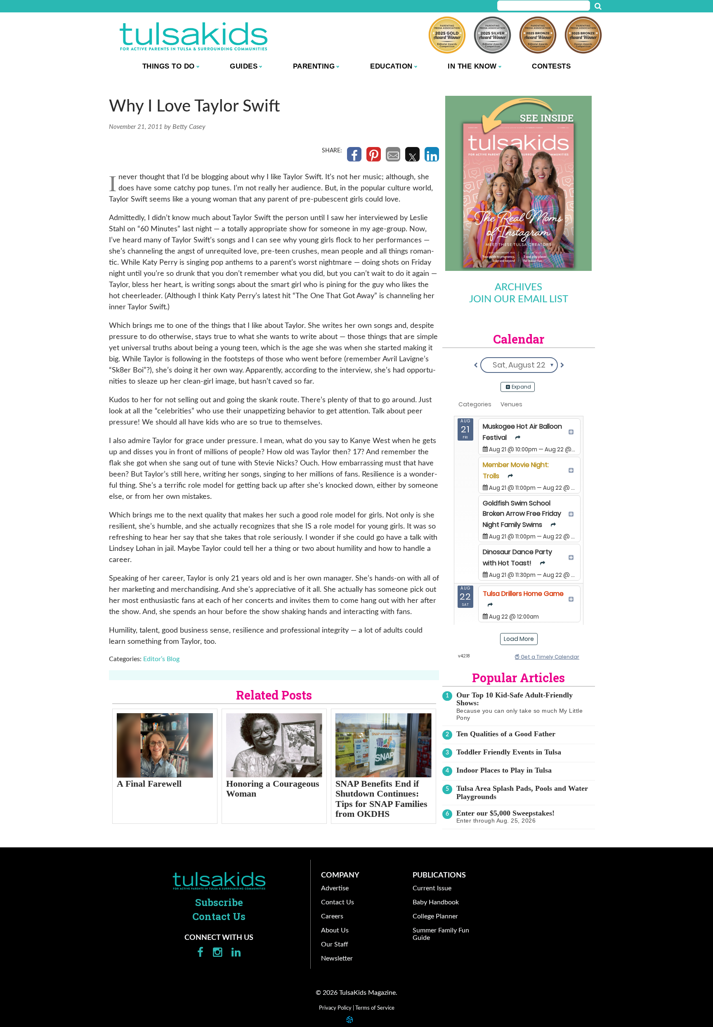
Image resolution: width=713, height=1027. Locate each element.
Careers (332, 916)
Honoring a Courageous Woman (272, 788)
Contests (551, 66)
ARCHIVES (518, 287)
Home (219, 880)
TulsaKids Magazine (193, 36)
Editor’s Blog (161, 659)
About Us (335, 930)
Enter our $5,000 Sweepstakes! (505, 813)
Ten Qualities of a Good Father (505, 734)
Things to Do (168, 66)
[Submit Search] (598, 6)
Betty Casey (188, 126)
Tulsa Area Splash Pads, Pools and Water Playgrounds (522, 792)
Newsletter (337, 958)
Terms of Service (374, 1008)
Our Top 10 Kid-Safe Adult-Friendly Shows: (514, 699)
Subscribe (219, 902)
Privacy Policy (335, 1008)
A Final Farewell (149, 783)
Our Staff (334, 944)
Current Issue (432, 888)
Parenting (314, 66)
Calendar (518, 339)
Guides (243, 66)
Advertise (335, 888)
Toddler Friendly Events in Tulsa (508, 752)
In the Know (472, 66)
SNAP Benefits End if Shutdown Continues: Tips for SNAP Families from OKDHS (381, 798)
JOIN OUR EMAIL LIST (518, 299)
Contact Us (219, 916)
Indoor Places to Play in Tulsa (504, 770)
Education (391, 66)
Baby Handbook (436, 902)
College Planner (435, 916)
